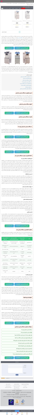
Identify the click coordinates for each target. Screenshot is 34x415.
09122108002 (13, 394)
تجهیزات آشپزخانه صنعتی (21, 3)
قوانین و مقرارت (25, 387)
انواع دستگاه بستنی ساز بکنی (27, 78)
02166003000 (17, 393)
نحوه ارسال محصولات (16, 388)
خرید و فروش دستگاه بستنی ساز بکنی (26, 76)
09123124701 (17, 394)
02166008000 (13, 392)
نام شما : (25, 365)
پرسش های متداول (16, 387)
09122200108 (8, 394)
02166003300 (5, 392)
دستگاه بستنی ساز (20, 37)
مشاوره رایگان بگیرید (9, 48)
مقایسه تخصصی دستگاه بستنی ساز (26, 85)
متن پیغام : (24, 372)
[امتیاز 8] (4, 378)
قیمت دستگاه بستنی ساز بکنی (27, 80)
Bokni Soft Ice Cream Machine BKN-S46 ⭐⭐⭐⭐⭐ (27, 24)
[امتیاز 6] (3, 378)
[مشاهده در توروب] (11, 404)
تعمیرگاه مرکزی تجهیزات (8, 387)
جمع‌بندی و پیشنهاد (28, 87)
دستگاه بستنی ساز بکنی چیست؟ (26, 81)
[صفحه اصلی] (1, 1)
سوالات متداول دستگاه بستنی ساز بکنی (25, 88)
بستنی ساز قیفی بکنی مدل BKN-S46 (27, 20)
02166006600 (9, 392)
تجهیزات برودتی (15, 3)
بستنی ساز (19, 130)
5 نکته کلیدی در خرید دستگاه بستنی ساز (25, 83)
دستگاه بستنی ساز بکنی (30, 4)
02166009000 (18, 392)
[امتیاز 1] (1, 378)
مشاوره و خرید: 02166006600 (30, 1)
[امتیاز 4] (2, 378)
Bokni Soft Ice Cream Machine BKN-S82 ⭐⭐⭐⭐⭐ (17, 24)
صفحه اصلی (31, 3)
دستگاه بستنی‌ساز (9, 3)
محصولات (27, 3)
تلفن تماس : (24, 366)
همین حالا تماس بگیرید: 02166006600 (22, 48)
